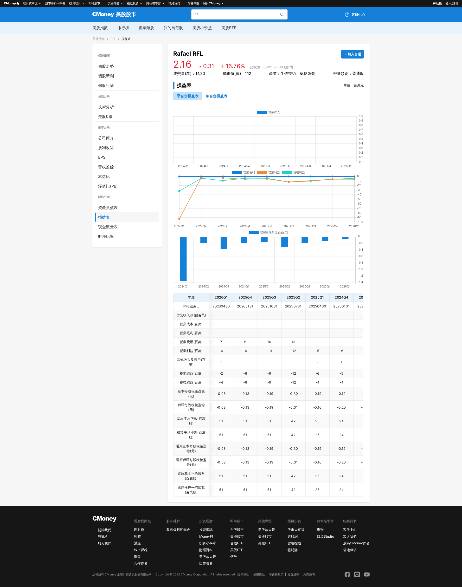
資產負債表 (108, 207)
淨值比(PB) (108, 186)
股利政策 (106, 147)
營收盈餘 (106, 166)
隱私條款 (243, 574)
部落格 (103, 537)
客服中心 (350, 530)
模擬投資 (133, 3)
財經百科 (206, 550)
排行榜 (123, 27)
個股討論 (106, 85)
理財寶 (139, 530)
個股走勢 (106, 66)
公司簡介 (106, 138)
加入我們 (104, 543)
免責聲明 (309, 574)
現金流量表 (108, 226)
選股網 (293, 536)
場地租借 (350, 550)
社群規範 (293, 574)
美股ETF (228, 27)
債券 (233, 556)
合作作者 (141, 563)
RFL (113, 38)
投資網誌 (206, 530)
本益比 (104, 176)
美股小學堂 (202, 27)
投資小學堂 (207, 543)
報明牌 (293, 550)
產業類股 (146, 27)
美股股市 (98, 38)
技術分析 (106, 106)
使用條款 (259, 574)
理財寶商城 (30, 3)
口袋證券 (206, 563)
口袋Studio (325, 536)
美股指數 (100, 27)
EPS (102, 157)
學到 (320, 530)
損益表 (126, 38)
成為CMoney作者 (356, 543)
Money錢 (206, 536)
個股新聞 (106, 75)
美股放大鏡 (207, 556)
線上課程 (141, 550)
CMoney (10, 3)
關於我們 (104, 530)
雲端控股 (294, 543)
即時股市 (94, 3)
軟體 (137, 536)
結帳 (439, 3)
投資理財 (75, 3)
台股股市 (237, 530)
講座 (137, 543)
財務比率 (106, 236)
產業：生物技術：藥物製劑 (292, 73)
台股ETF (236, 543)
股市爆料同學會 (55, 3)
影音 (137, 556)
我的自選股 (173, 27)
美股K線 (105, 116)
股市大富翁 (296, 530)
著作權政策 (276, 574)
